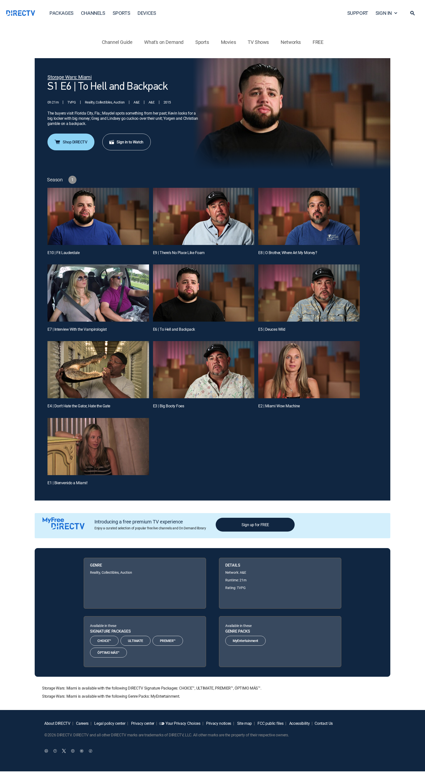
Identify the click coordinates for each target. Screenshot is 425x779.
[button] (412, 13)
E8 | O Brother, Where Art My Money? (287, 252)
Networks (291, 42)
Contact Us (324, 723)
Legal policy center (109, 723)
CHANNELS (93, 13)
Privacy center (142, 723)
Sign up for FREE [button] (255, 524)
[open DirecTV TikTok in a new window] (90, 751)
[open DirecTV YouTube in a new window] (82, 751)
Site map (244, 723)
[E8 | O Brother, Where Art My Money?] (309, 216)
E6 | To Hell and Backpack (174, 329)
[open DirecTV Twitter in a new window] (64, 751)
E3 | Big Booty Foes (168, 406)
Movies (228, 42)
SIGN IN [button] (384, 13)
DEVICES (146, 13)
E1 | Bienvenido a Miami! (67, 482)
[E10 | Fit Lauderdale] (98, 216)
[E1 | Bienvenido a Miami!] (98, 446)
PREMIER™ (168, 640)
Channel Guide (117, 42)
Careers (82, 723)
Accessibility (299, 723)
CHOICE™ (104, 640)
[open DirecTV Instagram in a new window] (73, 751)
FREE (318, 42)
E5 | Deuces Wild (271, 329)
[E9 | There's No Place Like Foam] (204, 216)
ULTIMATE (135, 640)
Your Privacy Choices (183, 723)
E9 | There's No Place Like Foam (179, 252)
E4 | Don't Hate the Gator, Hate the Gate (78, 406)
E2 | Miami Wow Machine (279, 406)
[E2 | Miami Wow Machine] (309, 369)
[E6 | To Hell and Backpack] (204, 293)
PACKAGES (61, 13)
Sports (202, 42)
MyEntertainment (245, 640)
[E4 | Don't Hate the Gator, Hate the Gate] (98, 369)
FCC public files (270, 723)
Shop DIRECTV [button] (75, 142)
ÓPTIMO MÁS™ (108, 652)
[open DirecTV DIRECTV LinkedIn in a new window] (46, 751)
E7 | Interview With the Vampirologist (76, 329)
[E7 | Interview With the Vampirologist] (98, 293)
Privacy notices (218, 723)
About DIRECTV (57, 723)
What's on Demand (163, 42)
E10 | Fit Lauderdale (63, 252)
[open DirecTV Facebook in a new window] (55, 751)
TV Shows (258, 42)
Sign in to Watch (130, 142)
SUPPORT (357, 13)
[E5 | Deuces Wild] (309, 293)
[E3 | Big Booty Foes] (204, 369)
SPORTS (121, 13)
